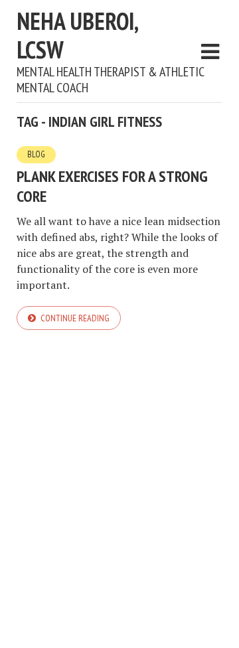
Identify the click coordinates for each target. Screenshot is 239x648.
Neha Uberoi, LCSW (77, 35)
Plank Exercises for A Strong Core (112, 186)
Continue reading (75, 318)
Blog (36, 154)
